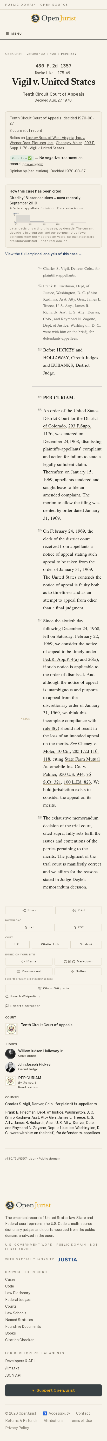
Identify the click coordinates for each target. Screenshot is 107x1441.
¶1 (40, 268)
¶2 (40, 285)
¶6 (40, 530)
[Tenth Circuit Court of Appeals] (10, 1081)
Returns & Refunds (21, 1421)
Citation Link (50, 944)
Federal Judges (18, 1300)
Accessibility (56, 1413)
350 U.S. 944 (71, 774)
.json (32, 1158)
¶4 (40, 397)
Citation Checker (19, 1340)
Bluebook (86, 944)
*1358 (25, 719)
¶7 (40, 620)
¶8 (40, 817)
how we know (33, 164)
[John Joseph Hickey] (10, 1067)
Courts (11, 1306)
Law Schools (15, 1313)
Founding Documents (23, 1326)
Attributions (53, 1421)
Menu (16, 33)
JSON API (13, 1375)
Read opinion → (30, 1087)
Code (9, 1286)
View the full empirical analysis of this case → (43, 254)
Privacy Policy (17, 1428)
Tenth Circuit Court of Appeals (53, 94)
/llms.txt (12, 1368)
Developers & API (20, 1361)
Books (10, 1333)
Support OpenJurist (53, 1390)
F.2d (53, 54)
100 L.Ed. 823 (77, 782)
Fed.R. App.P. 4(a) (61, 659)
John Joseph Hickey (34, 1064)
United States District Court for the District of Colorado (70, 418)
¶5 (40, 410)
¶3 (40, 349)
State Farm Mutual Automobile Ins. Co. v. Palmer (71, 766)
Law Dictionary (17, 1293)
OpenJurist (13, 54)
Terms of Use (81, 1421)
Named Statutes (19, 1320)
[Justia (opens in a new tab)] (67, 1260)
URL (17, 944)
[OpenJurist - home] (54, 18)
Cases (10, 1279)
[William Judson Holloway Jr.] (10, 1054)
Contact (83, 1413)
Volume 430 (35, 54)
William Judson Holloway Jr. (40, 1051)
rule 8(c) (51, 728)
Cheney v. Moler (69, 143)
